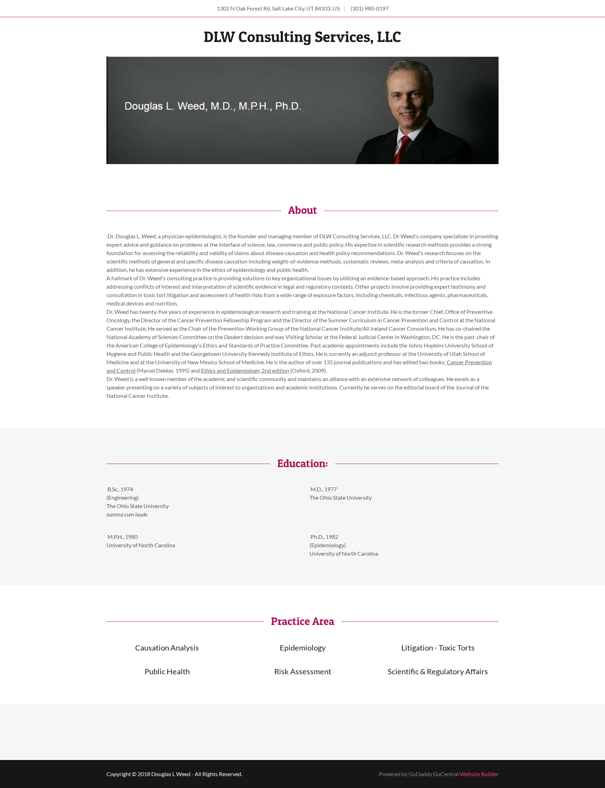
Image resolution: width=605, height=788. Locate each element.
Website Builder (479, 774)
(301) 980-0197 (369, 8)
